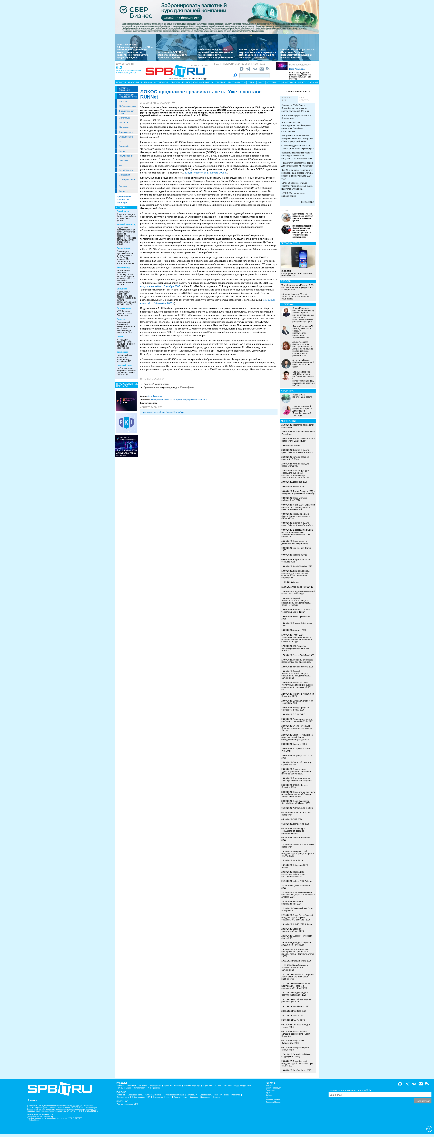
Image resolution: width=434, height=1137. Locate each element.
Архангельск (123, 248)
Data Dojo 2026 (299, 555)
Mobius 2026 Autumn (302, 881)
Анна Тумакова (161, 103)
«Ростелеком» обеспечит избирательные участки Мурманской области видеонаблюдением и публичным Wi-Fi (126, 298)
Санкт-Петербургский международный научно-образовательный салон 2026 (297, 917)
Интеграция (125, 118)
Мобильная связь (127, 106)
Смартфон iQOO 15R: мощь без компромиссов (296, 273)
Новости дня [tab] (286, 99)
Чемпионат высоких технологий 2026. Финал (296, 610)
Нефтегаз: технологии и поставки (297, 426)
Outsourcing (124, 146)
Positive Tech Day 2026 (303, 655)
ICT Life (218, 1085)
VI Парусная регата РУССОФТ (296, 749)
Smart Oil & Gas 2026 (302, 566)
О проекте (32, 1100)
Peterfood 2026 (299, 1011)
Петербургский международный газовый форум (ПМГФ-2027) (297, 1063)
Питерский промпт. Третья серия (296, 1048)
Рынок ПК (123, 123)
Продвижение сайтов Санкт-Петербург (124, 200)
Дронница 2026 (299, 482)
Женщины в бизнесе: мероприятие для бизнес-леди (297, 661)
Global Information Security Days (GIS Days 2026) (295, 802)
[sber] (217, 17)
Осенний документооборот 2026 (292, 930)
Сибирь (269, 1095)
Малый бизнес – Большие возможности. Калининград (294, 967)
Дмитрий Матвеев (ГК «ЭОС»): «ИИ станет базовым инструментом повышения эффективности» (298, 53)
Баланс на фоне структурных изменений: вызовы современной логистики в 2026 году (297, 686)
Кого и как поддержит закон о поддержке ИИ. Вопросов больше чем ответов (300, 76)
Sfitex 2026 (297, 1015)
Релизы (251, 82)
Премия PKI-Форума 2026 (296, 624)
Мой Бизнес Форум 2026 (296, 549)
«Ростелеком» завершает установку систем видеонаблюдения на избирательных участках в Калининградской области (126, 277)
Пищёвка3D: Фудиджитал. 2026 (292, 1041)
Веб (216, 1095)
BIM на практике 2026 (302, 667)
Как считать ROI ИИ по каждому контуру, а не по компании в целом (173, 55)
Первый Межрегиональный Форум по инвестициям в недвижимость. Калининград (296, 674)
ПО (120, 142)
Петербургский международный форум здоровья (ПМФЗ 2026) (297, 853)
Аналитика (133, 82)
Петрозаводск (124, 308)
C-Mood (296, 445)
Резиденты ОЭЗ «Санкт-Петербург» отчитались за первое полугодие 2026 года (295, 108)
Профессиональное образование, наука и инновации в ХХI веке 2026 (298, 894)
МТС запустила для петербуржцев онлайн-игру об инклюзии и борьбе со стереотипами (296, 126)
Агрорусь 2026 (299, 630)
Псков (120, 336)
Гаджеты (123, 186)
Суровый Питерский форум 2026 (296, 937)
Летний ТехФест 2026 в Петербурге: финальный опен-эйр (298, 492)
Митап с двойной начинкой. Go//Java (295, 458)
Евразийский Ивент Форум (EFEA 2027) (296, 1055)
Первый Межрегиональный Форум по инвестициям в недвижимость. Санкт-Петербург (296, 601)
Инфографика (289, 82)
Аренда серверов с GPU (127, 1104)
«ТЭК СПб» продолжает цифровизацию (293, 194)
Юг (267, 1097)
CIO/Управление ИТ (127, 181)
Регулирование (126, 156)
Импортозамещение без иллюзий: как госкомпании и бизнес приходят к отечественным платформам (215, 53)
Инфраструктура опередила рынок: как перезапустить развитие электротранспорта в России (295, 474)
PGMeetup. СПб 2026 (302, 808)
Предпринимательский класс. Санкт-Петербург (298, 592)
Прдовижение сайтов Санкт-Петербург (163, 412)
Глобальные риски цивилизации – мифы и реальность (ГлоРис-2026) (295, 985)
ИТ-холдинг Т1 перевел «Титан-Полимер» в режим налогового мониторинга (126, 344)
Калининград (123, 267)
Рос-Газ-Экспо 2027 (301, 1070)
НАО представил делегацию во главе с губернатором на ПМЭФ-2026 (126, 371)
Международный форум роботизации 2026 (295, 994)
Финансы (123, 161)
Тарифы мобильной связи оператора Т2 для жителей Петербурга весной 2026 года (302, 411)
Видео (261, 82)
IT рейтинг (220, 82)
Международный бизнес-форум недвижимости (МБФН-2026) (295, 516)
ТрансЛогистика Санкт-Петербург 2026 (298, 695)
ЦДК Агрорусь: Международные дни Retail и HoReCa (295, 648)
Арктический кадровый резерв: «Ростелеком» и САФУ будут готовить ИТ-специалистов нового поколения (125, 257)
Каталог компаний (308, 82)
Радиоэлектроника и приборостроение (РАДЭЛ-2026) (297, 720)
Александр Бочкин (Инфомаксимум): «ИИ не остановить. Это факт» (303, 363)
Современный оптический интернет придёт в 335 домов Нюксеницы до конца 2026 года (126, 327)
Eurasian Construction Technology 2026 (297, 702)
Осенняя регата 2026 (302, 587)
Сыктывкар (122, 352)
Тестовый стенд (236, 82)
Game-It (296, 582)
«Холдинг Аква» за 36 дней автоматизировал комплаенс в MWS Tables (296, 296)
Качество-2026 (299, 744)
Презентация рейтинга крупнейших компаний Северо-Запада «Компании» (298, 794)
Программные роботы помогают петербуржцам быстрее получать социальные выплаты (297, 156)
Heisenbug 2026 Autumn (294, 866)
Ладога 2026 (298, 486)
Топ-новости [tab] (304, 99)
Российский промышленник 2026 (292, 902)
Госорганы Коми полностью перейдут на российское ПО (124, 358)
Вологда (121, 319)
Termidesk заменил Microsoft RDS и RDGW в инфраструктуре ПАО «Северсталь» (297, 287)
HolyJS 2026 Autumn (302, 924)
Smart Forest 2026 (300, 1006)
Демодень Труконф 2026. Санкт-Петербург (296, 943)
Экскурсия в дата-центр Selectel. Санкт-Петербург (297, 451)
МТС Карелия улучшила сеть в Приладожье (124, 313)
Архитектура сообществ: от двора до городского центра (293, 831)
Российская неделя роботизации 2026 (296, 1000)
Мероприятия (161, 82)
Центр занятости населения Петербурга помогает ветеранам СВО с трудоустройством (297, 138)
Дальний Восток (273, 1100)
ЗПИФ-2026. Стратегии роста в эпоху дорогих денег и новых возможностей (298, 507)
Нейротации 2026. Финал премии (295, 560)
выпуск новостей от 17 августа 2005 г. (205, 172)
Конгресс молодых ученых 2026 (295, 1026)
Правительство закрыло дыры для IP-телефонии (169, 387)
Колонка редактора (300, 65)
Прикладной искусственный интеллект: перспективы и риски (294, 874)
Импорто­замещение (124, 89)
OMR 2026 (297, 819)
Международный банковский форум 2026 (295, 708)
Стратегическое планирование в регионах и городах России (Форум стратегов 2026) (297, 952)
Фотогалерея (273, 82)
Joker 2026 (297, 860)
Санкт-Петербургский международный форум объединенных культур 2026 (297, 737)
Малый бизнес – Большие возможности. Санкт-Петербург (296, 1034)
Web (121, 165)
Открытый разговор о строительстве (297, 763)
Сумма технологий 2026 (295, 887)
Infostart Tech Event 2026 (295, 839)
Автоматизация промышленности (128, 96)
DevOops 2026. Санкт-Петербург (297, 845)
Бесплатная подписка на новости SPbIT (351, 1090)
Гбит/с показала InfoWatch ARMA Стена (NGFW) (128, 72)
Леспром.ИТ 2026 (300, 824)
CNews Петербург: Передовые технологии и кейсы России (296, 728)
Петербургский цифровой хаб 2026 (294, 499)
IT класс (186, 82)
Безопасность (126, 170)
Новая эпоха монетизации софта (302, 396)
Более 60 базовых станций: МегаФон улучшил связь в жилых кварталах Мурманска (297, 186)
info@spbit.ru (33, 1120)
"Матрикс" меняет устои (156, 384)
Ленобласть (123, 211)
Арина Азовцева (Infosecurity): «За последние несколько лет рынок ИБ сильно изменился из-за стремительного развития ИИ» (302, 349)
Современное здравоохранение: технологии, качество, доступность (296, 771)
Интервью (146, 82)
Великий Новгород (126, 224)
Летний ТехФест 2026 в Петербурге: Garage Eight (298, 440)
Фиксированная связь (126, 112)
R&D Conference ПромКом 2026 (294, 786)
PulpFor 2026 (298, 1020)
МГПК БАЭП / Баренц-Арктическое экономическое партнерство (297, 976)
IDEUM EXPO (298, 714)
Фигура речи (245, 1085)
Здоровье (123, 191)
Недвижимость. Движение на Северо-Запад (294, 542)
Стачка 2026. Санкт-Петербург (296, 813)
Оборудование (126, 137)
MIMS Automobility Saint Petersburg (298, 433)
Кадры (122, 151)
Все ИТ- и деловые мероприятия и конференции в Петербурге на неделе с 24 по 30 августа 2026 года (257, 53)
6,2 (119, 67)
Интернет (124, 102)
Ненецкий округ (124, 365)
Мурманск (122, 289)
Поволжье (270, 1090)
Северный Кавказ (273, 1102)
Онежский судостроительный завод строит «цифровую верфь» (297, 147)
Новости (121, 82)
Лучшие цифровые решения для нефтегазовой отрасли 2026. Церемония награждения (296, 574)
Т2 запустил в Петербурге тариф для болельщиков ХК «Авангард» (297, 164)
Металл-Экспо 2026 (301, 961)
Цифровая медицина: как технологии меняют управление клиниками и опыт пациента (297, 533)
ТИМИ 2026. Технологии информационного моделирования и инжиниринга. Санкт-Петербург (296, 638)
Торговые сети (126, 132)
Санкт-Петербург (273, 1088)
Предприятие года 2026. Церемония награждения (296, 779)
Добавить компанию (298, 91)
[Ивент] (126, 400)
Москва (269, 1085)
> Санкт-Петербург (198, 78)
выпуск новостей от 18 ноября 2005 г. (161, 286)
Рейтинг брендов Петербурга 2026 (295, 465)
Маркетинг (124, 127)
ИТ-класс (285, 211)
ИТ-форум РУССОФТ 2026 (297, 756)
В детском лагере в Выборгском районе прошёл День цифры (126, 217)
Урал (268, 1093)
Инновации (124, 175)
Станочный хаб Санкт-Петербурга (297, 909)
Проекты (175, 82)
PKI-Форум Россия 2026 (295, 617)
